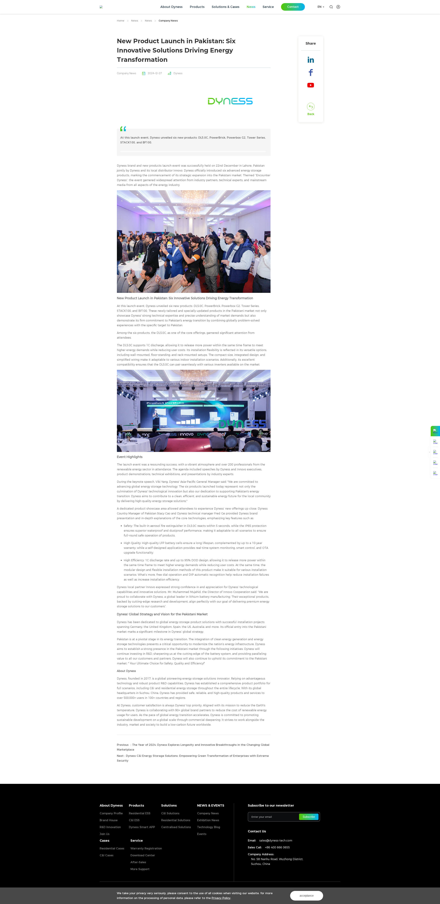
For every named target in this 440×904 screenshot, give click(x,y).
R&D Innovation (110, 827)
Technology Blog (208, 827)
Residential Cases (112, 848)
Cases (104, 841)
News (134, 20)
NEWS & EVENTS (210, 805)
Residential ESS (139, 813)
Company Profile (111, 813)
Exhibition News (208, 820)
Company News (168, 20)
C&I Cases (106, 855)
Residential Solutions (175, 820)
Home (120, 20)
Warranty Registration (146, 848)
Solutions (169, 805)
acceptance (307, 895)
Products (136, 805)
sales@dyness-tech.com (275, 840)
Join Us (104, 834)
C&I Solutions (170, 813)
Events (201, 834)
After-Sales (138, 862)
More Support (140, 869)
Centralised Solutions (176, 827)
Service (136, 841)
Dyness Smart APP (142, 827)
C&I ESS (134, 820)
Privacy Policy (221, 898)
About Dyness (111, 805)
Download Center (142, 855)
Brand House (109, 820)
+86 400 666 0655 (277, 847)
